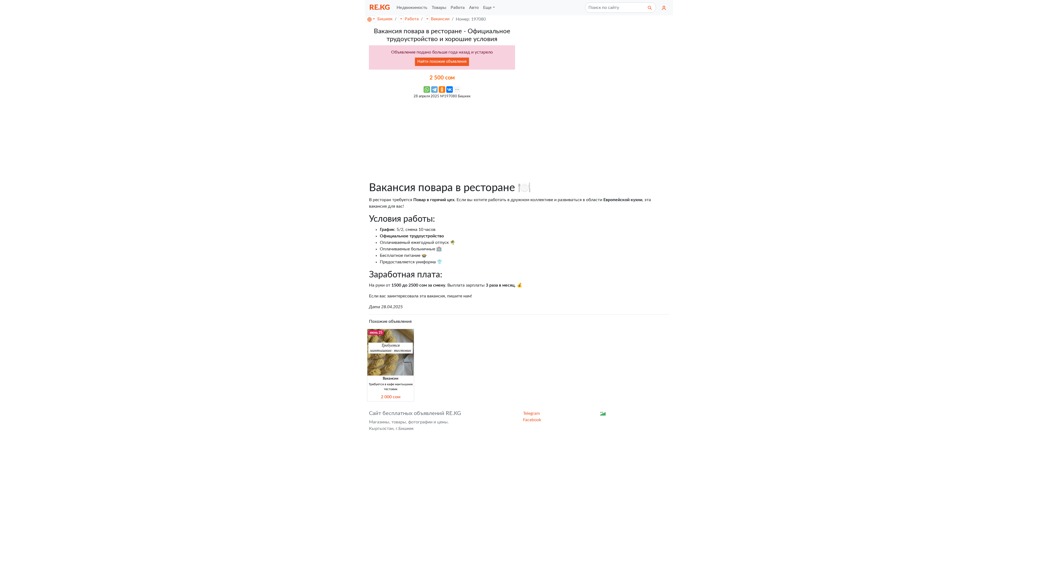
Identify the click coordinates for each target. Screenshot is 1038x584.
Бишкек (384, 19)
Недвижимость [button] (412, 7)
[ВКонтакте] (449, 89)
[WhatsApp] (427, 89)
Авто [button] (474, 7)
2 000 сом (390, 397)
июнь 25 (376, 332)
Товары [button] (439, 7)
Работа (412, 19)
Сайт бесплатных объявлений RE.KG (415, 413)
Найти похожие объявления (442, 62)
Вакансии (440, 19)
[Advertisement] (442, 139)
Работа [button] (458, 7)
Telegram (531, 413)
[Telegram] (434, 89)
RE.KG (379, 7)
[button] (664, 7)
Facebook (532, 420)
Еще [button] (487, 7)
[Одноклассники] (442, 89)
